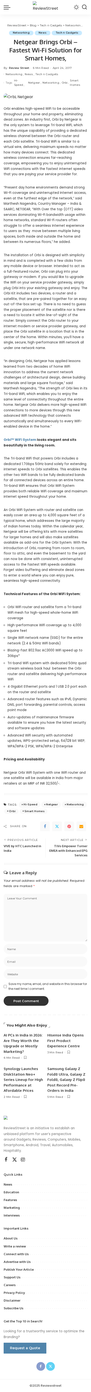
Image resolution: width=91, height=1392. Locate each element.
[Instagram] (23, 1159)
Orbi (64, 82)
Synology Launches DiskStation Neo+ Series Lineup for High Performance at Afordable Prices (23, 1079)
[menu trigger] (8, 7)
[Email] (81, 826)
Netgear (34, 82)
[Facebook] (45, 826)
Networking (21, 32)
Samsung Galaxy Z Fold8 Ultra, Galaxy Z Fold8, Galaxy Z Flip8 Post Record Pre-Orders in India (66, 1079)
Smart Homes (75, 83)
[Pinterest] (69, 826)
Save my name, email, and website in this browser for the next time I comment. (47, 986)
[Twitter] (57, 826)
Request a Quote (25, 1348)
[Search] (84, 7)
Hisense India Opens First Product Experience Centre (65, 1040)
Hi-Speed (18, 83)
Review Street (19, 68)
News (42, 32)
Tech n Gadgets (67, 32)
